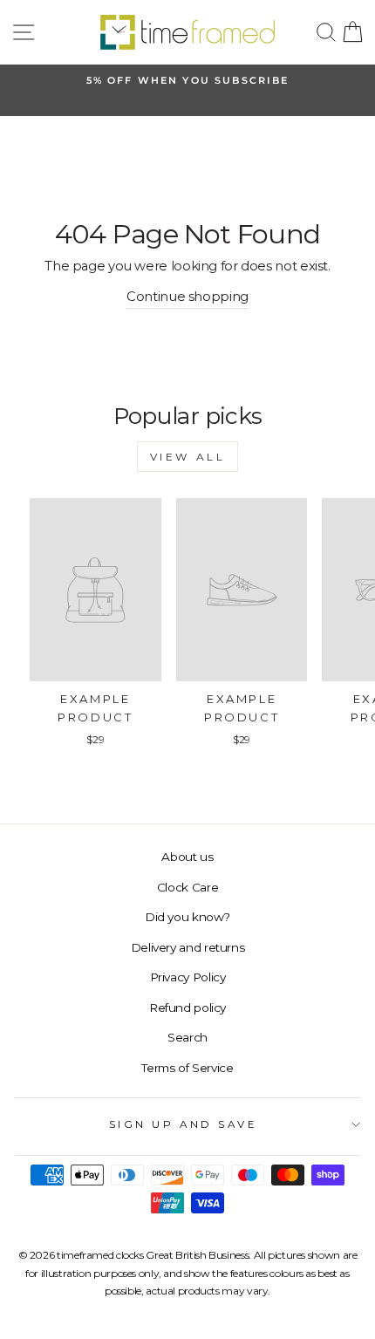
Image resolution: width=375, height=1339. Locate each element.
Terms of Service (187, 1068)
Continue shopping (187, 296)
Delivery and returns (188, 947)
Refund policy (187, 1007)
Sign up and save (183, 1124)
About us (187, 857)
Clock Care (187, 887)
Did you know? (187, 917)
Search (187, 1037)
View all (188, 456)
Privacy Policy (188, 977)
